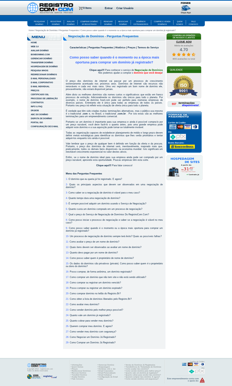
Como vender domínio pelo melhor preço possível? (96, 309)
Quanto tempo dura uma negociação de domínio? (94, 198)
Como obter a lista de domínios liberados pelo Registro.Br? (101, 299)
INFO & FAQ (36, 106)
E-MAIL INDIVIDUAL (40, 86)
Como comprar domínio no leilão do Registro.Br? (95, 293)
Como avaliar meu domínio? (84, 304)
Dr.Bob (35, 110)
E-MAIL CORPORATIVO (42, 82)
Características (78, 47)
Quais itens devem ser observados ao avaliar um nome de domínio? (105, 247)
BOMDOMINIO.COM (40, 54)
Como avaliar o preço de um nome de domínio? (94, 241)
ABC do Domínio (39, 114)
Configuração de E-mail (44, 126)
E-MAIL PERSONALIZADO (43, 78)
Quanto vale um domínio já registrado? (90, 315)
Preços (35, 90)
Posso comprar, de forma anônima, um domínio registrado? (101, 271)
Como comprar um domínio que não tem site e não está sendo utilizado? (108, 277)
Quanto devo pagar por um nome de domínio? (94, 252)
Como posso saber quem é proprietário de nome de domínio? (102, 258)
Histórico (120, 47)
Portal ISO (37, 122)
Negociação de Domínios (47, 30)
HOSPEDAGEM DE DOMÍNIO (44, 66)
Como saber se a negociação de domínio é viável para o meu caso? (104, 192)
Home (31, 30)
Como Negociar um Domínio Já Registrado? (93, 337)
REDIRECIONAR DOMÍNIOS (44, 74)
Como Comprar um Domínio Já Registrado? (92, 342)
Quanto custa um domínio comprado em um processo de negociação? (105, 209)
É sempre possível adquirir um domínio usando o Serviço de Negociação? (107, 203)
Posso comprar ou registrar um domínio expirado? (96, 288)
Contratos (37, 102)
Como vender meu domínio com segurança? (93, 331)
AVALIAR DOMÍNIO (40, 50)
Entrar (109, 8)
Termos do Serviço (148, 47)
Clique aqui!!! (96, 70)
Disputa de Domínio (41, 118)
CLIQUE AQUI (184, 42)
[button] (186, 8)
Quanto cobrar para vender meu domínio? (91, 320)
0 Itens (87, 7)
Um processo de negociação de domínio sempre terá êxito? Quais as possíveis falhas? (116, 236)
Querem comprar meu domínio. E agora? (91, 326)
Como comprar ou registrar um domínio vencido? (95, 282)
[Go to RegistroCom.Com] (50, 8)
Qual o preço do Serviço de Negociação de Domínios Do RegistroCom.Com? (109, 214)
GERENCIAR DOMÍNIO (41, 58)
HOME (34, 42)
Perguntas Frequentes (69, 30)
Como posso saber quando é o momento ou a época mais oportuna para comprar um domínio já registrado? (128, 30)
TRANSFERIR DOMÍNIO (42, 62)
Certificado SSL (40, 94)
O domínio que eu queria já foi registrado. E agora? (95, 179)
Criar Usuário (124, 8)
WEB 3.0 (35, 46)
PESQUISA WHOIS (39, 70)
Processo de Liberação (44, 98)
